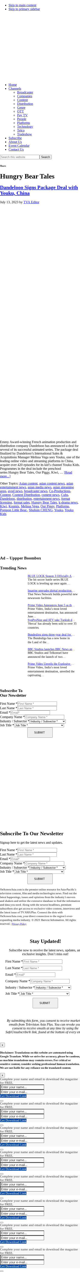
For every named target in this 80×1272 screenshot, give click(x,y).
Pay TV (22, 115)
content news (50, 495)
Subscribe (15, 138)
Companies (24, 96)
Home (13, 85)
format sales (22, 502)
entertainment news (46, 498)
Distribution (25, 104)
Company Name (12, 717)
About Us (15, 142)
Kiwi (3, 506)
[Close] (1, 1101)
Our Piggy (47, 506)
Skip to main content (22, 5)
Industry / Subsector (14, 721)
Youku (58, 510)
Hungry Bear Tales (44, 502)
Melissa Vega (30, 506)
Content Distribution (26, 495)
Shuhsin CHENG (41, 510)
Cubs (64, 495)
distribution (24, 498)
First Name (8, 703)
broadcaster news (35, 491)
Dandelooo (7, 498)
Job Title (7, 725)
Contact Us (16, 149)
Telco (21, 130)
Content (22, 100)
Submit (39, 732)
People (21, 119)
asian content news (52, 483)
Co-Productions (59, 491)
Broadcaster (25, 92)
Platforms (23, 123)
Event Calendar (19, 145)
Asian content (28, 483)
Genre (21, 107)
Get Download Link (13, 1096)
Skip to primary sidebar (24, 9)
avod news (15, 491)
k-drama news (68, 502)
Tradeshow (24, 134)
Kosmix (14, 506)
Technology (25, 126)
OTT (20, 111)
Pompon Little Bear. (13, 510)
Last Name (8, 708)
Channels (15, 88)
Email (5, 712)
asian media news (39, 487)
